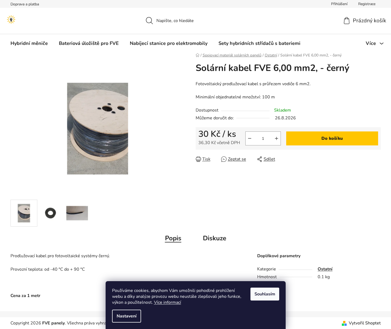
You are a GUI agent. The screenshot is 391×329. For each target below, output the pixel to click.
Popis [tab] (173, 238)
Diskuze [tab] (214, 238)
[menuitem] (29, 43)
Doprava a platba (24, 4)
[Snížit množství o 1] (250, 138)
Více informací (167, 302)
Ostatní (325, 269)
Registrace (366, 3)
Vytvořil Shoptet (365, 323)
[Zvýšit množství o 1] (276, 138)
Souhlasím (264, 294)
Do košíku (332, 138)
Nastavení (127, 316)
